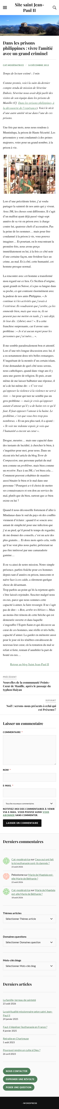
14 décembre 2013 (38, 65)
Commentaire (13, 732)
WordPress (30, 1103)
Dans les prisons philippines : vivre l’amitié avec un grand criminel (28, 48)
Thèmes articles (12, 913)
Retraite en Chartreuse (16, 1038)
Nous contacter (17, 1071)
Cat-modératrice (13, 65)
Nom (7, 770)
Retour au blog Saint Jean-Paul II (29, 664)
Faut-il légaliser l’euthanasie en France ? (25, 1026)
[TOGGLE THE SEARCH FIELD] (54, 7)
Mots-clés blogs (12, 960)
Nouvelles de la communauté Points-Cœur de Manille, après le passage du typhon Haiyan (27, 686)
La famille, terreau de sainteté (19, 999)
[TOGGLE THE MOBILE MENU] (5, 7)
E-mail (8, 785)
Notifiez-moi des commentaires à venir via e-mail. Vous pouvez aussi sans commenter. (29, 812)
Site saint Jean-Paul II (29, 7)
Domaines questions (14, 936)
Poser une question (18, 1087)
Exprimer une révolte (20, 1079)
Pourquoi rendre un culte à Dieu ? (21, 1050)
